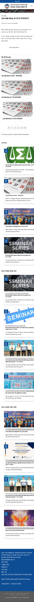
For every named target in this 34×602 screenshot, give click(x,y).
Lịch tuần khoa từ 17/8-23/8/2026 (11, 97)
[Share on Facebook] (12, 127)
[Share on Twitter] (15, 127)
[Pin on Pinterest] (21, 127)
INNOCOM (26, 595)
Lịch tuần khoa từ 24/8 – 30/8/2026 (11, 76)
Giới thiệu (4, 560)
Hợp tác (17, 593)
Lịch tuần (3, 16)
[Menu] (31, 6)
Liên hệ (23, 593)
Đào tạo (4, 570)
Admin (15, 23)
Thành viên (5, 562)
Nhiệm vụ (4, 565)
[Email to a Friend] (18, 127)
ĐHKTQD (6, 591)
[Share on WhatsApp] (8, 127)
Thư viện (4, 568)
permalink (26, 134)
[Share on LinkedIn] (25, 127)
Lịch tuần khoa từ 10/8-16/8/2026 (12, 118)
